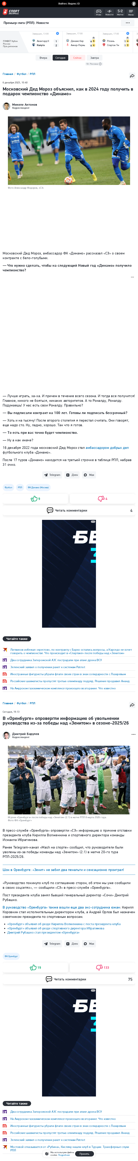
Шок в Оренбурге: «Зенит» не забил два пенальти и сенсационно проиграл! (63, 870)
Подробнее (64, 1155)
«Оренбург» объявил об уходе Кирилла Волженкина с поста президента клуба (64, 1032)
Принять (84, 1153)
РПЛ (32, 74)
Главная (8, 74)
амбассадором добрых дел (107, 447)
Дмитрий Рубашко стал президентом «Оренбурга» (43, 1040)
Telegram (54, 475)
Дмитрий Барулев (25, 733)
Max (91, 475)
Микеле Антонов (24, 104)
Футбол (22, 74)
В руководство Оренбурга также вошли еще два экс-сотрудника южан (61, 1015)
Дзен (75, 475)
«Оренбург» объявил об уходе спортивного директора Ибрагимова (55, 1036)
